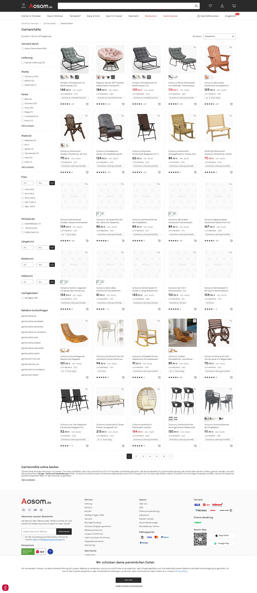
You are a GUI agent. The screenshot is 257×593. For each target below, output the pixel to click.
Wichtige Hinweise (93, 523)
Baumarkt (134, 16)
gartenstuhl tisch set (30, 359)
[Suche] (196, 6)
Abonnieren (64, 531)
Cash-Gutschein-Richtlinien (97, 537)
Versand (88, 519)
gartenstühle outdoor (31, 343)
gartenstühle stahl (29, 337)
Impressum (144, 515)
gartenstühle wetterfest (32, 327)
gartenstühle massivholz (32, 348)
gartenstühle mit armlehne (33, 332)
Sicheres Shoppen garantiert (98, 526)
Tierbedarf (75, 16)
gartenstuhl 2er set (30, 364)
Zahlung (88, 504)
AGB (35, 539)
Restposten (151, 16)
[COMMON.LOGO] (41, 6)
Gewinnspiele (170, 16)
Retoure (88, 507)
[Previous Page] (122, 456)
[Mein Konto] (222, 5)
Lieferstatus (90, 555)
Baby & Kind (93, 16)
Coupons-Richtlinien (94, 534)
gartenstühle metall (30, 353)
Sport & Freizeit (114, 16)
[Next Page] (170, 456)
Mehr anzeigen (28, 126)
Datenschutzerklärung (149, 511)
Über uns (143, 504)
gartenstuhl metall (29, 375)
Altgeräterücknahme (94, 541)
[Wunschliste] (210, 6)
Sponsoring (90, 545)
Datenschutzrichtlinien (51, 539)
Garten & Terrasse (31, 16)
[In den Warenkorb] (87, 104)
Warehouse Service (93, 530)
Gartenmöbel (49, 23)
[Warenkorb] (234, 6)
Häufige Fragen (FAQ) (94, 515)
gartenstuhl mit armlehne (33, 369)
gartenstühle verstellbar (32, 321)
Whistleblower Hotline (149, 526)
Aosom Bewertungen (148, 523)
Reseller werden (146, 519)
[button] (5, 588)
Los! (52, 183)
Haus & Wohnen (55, 16)
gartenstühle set (28, 316)
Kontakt (88, 511)
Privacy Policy (181, 571)
